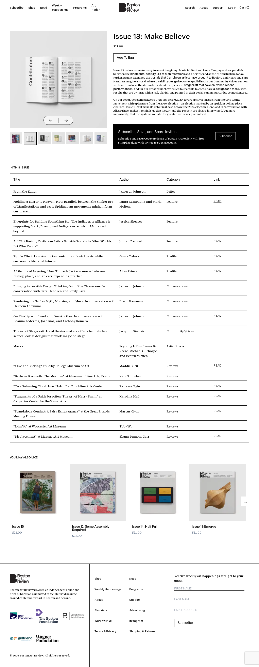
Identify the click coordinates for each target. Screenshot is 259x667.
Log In (232, 7)
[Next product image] (66, 120)
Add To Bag (125, 58)
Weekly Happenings (107, 589)
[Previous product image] (50, 120)
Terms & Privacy (105, 631)
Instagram (136, 620)
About (204, 7)
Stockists (100, 610)
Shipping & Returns (142, 631)
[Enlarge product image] (16, 138)
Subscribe (16, 7)
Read (43, 7)
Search (190, 7)
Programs (80, 7)
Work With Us (103, 620)
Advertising (137, 610)
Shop (31, 7)
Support (217, 7)
